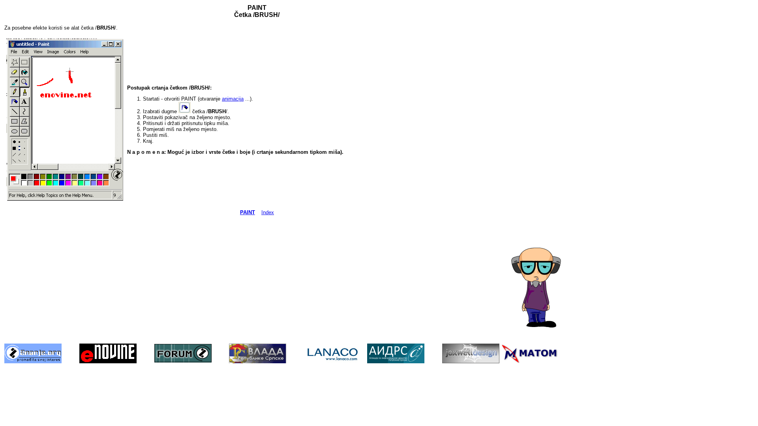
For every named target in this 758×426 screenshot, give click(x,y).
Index (267, 212)
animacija (233, 99)
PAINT (247, 212)
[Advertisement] (542, 122)
